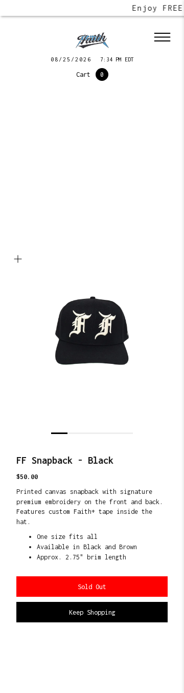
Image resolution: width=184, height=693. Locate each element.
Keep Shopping (92, 612)
